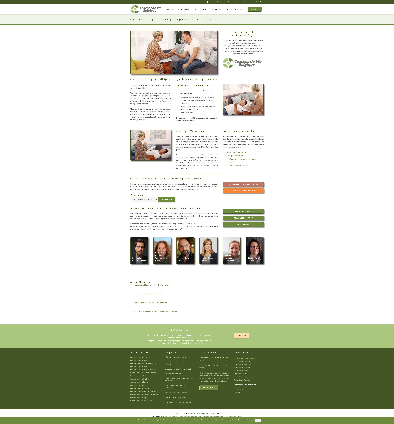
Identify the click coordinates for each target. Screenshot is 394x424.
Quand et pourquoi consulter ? (237, 152)
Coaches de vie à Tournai (139, 382)
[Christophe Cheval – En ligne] (139, 250)
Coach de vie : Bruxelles (242, 361)
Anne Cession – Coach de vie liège (147, 294)
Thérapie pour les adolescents (176, 393)
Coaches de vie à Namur (139, 366)
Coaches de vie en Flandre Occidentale (144, 395)
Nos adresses (239, 389)
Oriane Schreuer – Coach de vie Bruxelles (150, 303)
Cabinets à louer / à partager (175, 397)
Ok (258, 420)
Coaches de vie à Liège (138, 360)
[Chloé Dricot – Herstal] (208, 250)
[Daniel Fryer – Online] (185, 250)
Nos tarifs (237, 392)
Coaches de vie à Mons (138, 376)
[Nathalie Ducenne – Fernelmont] (232, 250)
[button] (190, 9)
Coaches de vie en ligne (138, 398)
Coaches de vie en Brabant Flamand (143, 373)
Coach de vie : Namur (241, 377)
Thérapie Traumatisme (173, 374)
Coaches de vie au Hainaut (139, 388)
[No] (391, 421)
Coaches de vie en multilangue (141, 401)
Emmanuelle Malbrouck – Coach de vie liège (151, 285)
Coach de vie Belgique (195, 414)
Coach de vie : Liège (241, 371)
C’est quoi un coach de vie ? (237, 156)
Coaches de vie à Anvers (139, 385)
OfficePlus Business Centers (175, 357)
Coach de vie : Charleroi (242, 364)
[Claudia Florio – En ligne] (254, 250)
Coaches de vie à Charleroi (139, 379)
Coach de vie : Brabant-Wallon (244, 358)
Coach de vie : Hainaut (242, 368)
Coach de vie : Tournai (242, 380)
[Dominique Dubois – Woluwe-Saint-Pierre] (162, 250)
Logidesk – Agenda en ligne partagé (178, 369)
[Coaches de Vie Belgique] (146, 9)
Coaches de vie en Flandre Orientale (143, 391)
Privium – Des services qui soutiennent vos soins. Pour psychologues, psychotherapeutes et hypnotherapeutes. (201, 417)
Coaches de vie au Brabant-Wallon (142, 370)
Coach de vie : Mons (241, 374)
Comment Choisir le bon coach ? (238, 165)
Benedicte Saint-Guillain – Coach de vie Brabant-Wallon (155, 312)
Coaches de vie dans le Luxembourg (143, 363)
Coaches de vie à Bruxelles (140, 357)
